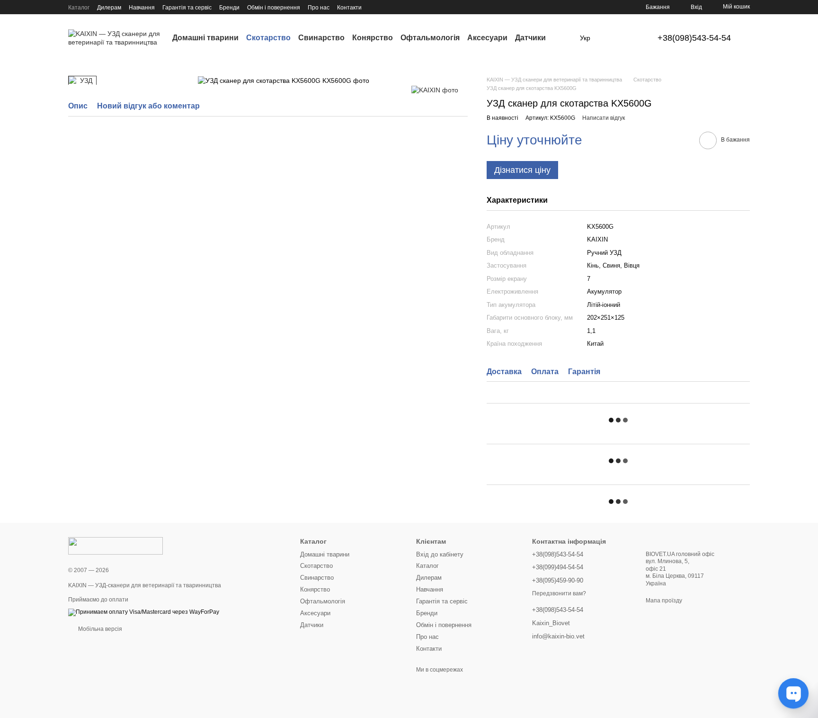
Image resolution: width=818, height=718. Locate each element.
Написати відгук (603, 118)
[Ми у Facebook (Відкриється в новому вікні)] (375, 7)
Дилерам (109, 7)
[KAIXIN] (435, 90)
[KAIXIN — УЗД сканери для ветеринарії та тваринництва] (115, 545)
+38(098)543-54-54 (694, 38)
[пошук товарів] (562, 37)
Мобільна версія (99, 629)
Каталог (78, 7)
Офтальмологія (430, 38)
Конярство (372, 38)
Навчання (142, 7)
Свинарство (321, 38)
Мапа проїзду (664, 600)
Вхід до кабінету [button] (439, 554)
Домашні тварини (205, 38)
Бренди (229, 7)
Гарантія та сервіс (187, 7)
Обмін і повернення (273, 7)
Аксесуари (487, 38)
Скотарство (268, 38)
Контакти (349, 7)
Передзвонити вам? (559, 593)
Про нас (318, 7)
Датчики (530, 38)
